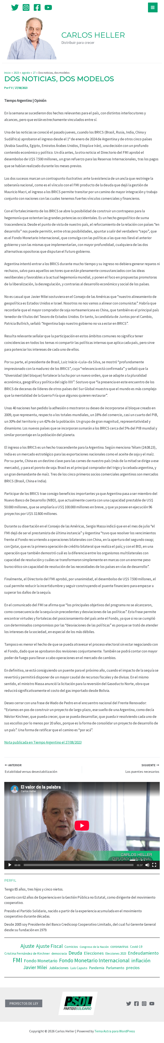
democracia (59, 953)
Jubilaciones (59, 967)
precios (133, 967)
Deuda (75, 953)
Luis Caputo (78, 968)
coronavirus (119, 946)
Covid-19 (136, 947)
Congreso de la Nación (94, 947)
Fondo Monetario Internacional (94, 960)
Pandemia (96, 967)
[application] (82, 825)
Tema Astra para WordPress (114, 1031)
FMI (17, 960)
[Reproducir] (10, 865)
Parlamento (115, 967)
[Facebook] (37, 7)
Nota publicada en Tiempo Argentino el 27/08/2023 (43, 742)
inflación (141, 960)
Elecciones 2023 (115, 953)
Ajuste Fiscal (49, 946)
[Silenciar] (147, 865)
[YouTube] (48, 7)
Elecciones (94, 953)
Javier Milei (35, 967)
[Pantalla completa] (154, 865)
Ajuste (27, 945)
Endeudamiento (143, 953)
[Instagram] (26, 7)
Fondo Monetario (40, 961)
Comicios (71, 946)
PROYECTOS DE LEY (23, 1003)
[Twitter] (15, 7)
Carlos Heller (93, 35)
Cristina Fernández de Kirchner (27, 953)
